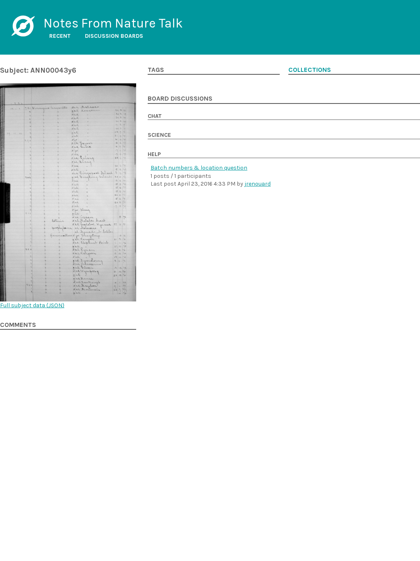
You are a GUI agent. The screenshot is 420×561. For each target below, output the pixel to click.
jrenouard (257, 183)
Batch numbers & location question (199, 167)
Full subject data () (32, 305)
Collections (309, 70)
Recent (60, 35)
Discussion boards (114, 35)
